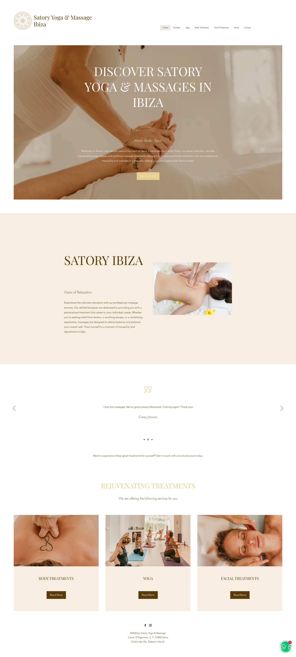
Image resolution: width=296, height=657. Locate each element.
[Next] (282, 408)
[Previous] (14, 408)
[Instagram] (150, 625)
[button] (148, 595)
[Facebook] (145, 625)
